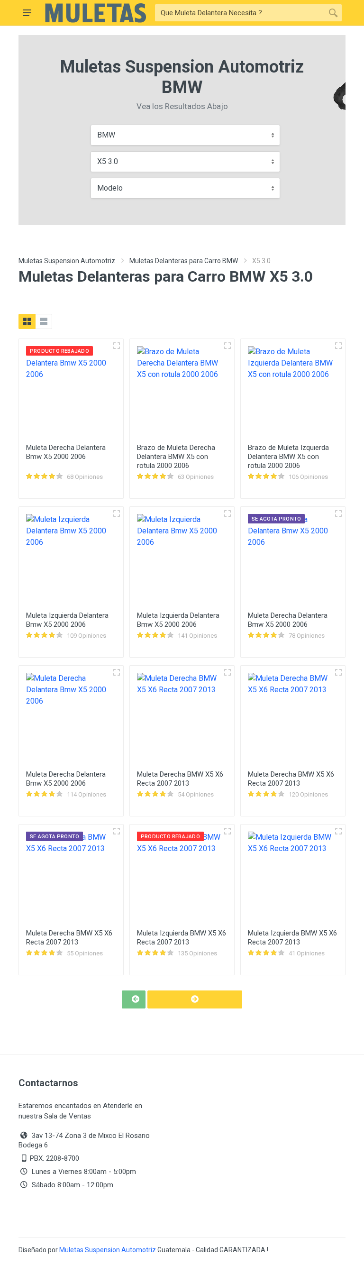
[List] (43, 321)
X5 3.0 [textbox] (107, 161)
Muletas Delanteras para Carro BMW (183, 261)
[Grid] (27, 321)
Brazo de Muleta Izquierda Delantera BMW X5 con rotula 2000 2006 (288, 456)
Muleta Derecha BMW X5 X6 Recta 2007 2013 (180, 779)
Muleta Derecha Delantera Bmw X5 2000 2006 (66, 452)
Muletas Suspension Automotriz (66, 261)
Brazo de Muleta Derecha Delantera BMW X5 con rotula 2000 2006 (176, 456)
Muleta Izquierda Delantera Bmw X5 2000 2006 (67, 620)
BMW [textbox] (106, 134)
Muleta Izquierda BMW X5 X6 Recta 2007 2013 (181, 937)
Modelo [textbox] (110, 187)
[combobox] (185, 135)
